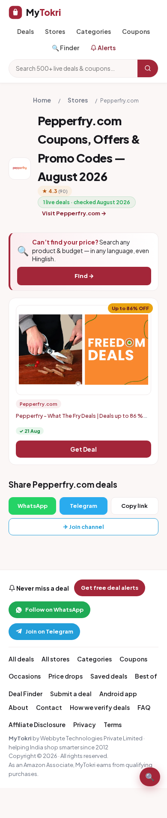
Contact (49, 707)
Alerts (106, 47)
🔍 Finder (65, 47)
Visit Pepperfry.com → (74, 213)
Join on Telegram (49, 631)
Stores (55, 31)
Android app (118, 693)
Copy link (134, 505)
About (18, 707)
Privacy (84, 724)
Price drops (65, 676)
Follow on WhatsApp (54, 609)
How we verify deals (100, 707)
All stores (55, 659)
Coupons (136, 31)
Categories (93, 31)
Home (42, 100)
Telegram (83, 505)
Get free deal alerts (109, 587)
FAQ (143, 707)
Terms (113, 724)
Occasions (25, 676)
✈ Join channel (83, 526)
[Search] (147, 68)
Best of (146, 676)
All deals (21, 659)
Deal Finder (25, 693)
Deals (25, 31)
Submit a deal (71, 693)
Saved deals (108, 676)
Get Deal (83, 449)
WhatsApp (33, 505)
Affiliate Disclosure (37, 724)
